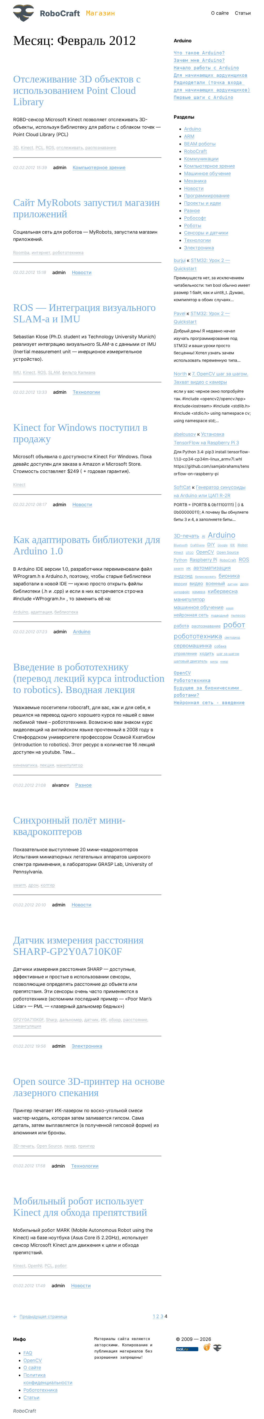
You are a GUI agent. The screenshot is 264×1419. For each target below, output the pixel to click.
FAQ (27, 1353)
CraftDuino (197, 545)
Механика (195, 181)
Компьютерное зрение (99, 167)
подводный (219, 615)
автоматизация (212, 568)
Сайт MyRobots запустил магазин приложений (86, 208)
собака (220, 646)
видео (196, 583)
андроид (183, 576)
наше (230, 608)
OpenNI (35, 1265)
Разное (83, 785)
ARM (189, 136)
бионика (229, 576)
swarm (19, 885)
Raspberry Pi (203, 559)
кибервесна (223, 591)
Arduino (20, 611)
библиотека (66, 611)
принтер (86, 1146)
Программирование (206, 195)
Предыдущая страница (40, 1316)
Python (180, 559)
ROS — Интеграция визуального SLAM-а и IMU (84, 313)
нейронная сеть (191, 615)
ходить (207, 653)
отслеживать (69, 147)
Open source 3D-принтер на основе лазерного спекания (89, 1087)
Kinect (27, 147)
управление (185, 653)
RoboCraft (60, 13)
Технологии (86, 392)
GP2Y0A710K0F (28, 1019)
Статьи (31, 1397)
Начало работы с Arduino (206, 67)
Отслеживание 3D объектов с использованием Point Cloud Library (77, 90)
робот (61, 1265)
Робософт (195, 218)
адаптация (41, 611)
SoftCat (182, 487)
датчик (91, 1019)
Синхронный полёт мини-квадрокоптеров (69, 826)
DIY (211, 544)
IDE (232, 545)
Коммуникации (201, 158)
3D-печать (23, 1146)
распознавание (100, 147)
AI (203, 536)
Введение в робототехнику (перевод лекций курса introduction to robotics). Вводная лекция (88, 678)
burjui (180, 260)
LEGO (190, 552)
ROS (50, 147)
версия (180, 583)
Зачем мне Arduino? (199, 60)
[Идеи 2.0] (206, 1349)
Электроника (87, 1046)
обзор (115, 1019)
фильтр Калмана (78, 372)
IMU (17, 372)
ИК (103, 1019)
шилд (214, 661)
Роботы (192, 225)
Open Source (49, 1146)
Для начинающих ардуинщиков (211, 75)
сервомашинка (193, 645)
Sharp (51, 1019)
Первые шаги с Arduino (203, 97)
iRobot (242, 545)
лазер (70, 1146)
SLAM (54, 372)
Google (223, 545)
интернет (41, 252)
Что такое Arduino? (199, 52)
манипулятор (69, 765)
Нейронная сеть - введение (209, 702)
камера (198, 591)
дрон (33, 885)
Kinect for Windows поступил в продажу (80, 433)
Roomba (21, 252)
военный (215, 583)
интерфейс (182, 592)
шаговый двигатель (191, 661)
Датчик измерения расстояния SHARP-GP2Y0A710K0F (78, 945)
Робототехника (192, 680)
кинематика (25, 765)
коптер (48, 885)
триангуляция (27, 1026)
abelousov (185, 434)
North (180, 373)
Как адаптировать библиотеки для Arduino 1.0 (86, 545)
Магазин (100, 13)
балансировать (205, 576)
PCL (40, 147)
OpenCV (205, 552)
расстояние (135, 1019)
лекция (47, 765)
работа (181, 625)
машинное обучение (199, 607)
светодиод (232, 637)
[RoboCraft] (217, 1349)
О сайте (32, 1367)
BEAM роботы (200, 143)
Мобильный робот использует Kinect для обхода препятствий (80, 1206)
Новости (82, 272)
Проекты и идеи (202, 203)
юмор (224, 661)
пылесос (238, 615)
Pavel (179, 313)
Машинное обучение (207, 173)
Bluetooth (181, 545)
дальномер (71, 1019)
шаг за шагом (228, 654)
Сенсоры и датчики (206, 232)
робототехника (68, 252)
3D (16, 147)
